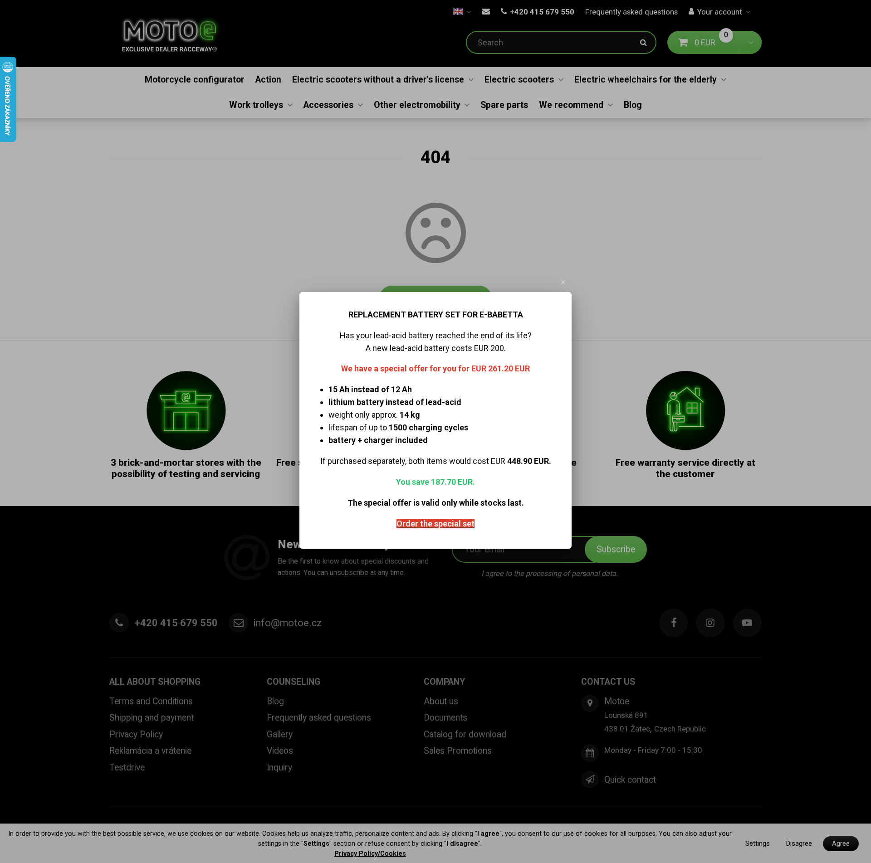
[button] (563, 282)
